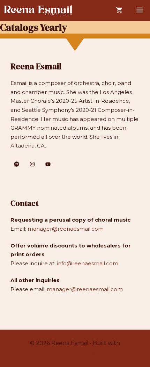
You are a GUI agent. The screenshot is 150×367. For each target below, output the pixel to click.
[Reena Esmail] (38, 10)
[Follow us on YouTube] (48, 164)
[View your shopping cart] (119, 10)
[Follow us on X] (16, 164)
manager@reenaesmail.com (66, 228)
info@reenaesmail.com (87, 263)
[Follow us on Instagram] (32, 164)
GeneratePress (75, 353)
